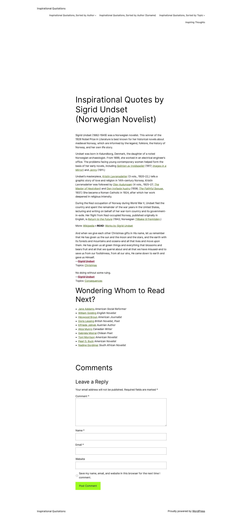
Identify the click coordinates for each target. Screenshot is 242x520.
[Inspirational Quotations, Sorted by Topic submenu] (204, 15)
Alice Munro (85, 329)
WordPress (198, 511)
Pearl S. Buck (86, 341)
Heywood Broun (87, 317)
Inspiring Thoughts (195, 22)
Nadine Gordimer (88, 345)
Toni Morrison (86, 337)
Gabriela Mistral (87, 333)
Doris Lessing (86, 321)
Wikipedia (88, 225)
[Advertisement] (121, 57)
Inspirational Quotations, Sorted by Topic (181, 15)
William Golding (87, 313)
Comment (82, 396)
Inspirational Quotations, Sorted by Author (71, 15)
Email (79, 444)
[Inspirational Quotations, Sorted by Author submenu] (95, 15)
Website (80, 458)
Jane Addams (86, 308)
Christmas (91, 265)
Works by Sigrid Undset (119, 225)
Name (79, 430)
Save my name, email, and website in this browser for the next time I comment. (119, 475)
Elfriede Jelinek (87, 325)
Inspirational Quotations (51, 8)
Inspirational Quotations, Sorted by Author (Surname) (127, 15)
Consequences (93, 280)
